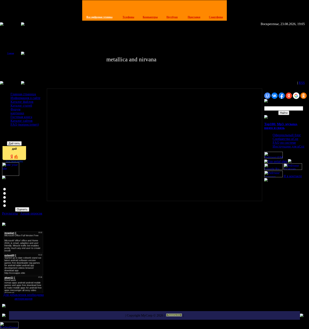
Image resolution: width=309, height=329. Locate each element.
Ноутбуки (172, 17)
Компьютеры (150, 17)
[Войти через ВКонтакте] (274, 96)
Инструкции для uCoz (288, 146)
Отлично (13, 189)
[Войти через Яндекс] (289, 96)
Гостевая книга (21, 117)
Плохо (11, 201)
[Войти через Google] (296, 95)
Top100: (270, 124)
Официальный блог (287, 135)
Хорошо (13, 193)
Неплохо (13, 197)
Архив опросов (31, 213)
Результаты (10, 213)
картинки (17, 113)
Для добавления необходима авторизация (23, 296)
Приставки (194, 17)
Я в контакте (293, 176)
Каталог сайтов (22, 120)
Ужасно (12, 205)
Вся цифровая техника (99, 17)
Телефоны (128, 17)
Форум (15, 109)
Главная (10, 53)
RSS (302, 83)
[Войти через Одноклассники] (303, 96)
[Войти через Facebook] (282, 96)
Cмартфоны (216, 17)
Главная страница (23, 94)
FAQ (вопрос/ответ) (25, 124)
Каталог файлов (22, 101)
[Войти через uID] (267, 96)
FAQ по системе (284, 142)
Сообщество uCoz (285, 139)
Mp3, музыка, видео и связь (281, 126)
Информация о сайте (25, 98)
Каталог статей (21, 105)
